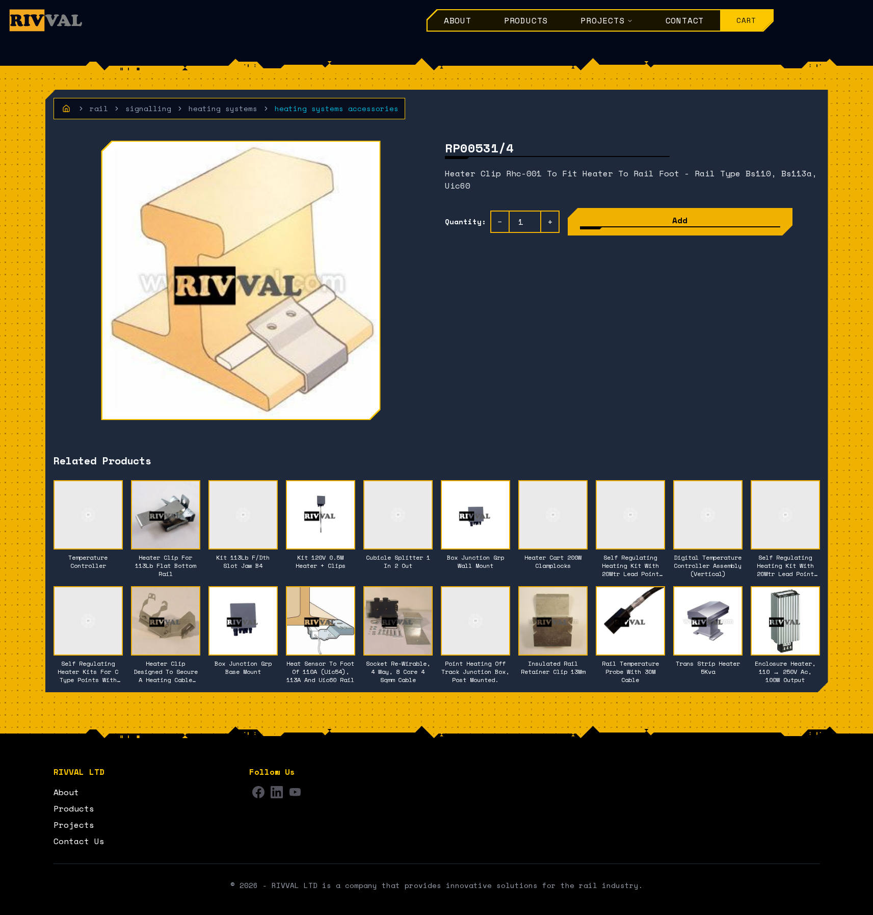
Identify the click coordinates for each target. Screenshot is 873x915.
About (457, 20)
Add (679, 220)
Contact (685, 20)
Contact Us (79, 841)
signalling (148, 108)
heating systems (223, 108)
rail (99, 108)
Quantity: (465, 222)
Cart (746, 20)
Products (526, 20)
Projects (602, 20)
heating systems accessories (337, 108)
